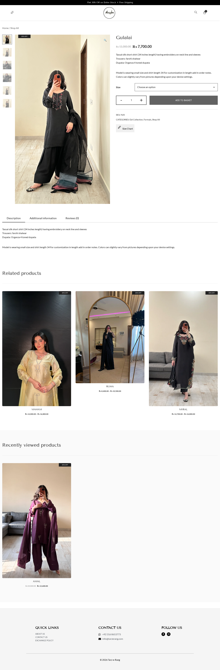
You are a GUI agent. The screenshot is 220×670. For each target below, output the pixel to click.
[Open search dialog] (196, 13)
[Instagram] (168, 634)
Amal (36, 581)
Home (5, 28)
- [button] (121, 100)
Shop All (14, 28)
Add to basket (183, 100)
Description (14, 218)
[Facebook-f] (163, 634)
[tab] (13, 218)
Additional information (43, 218)
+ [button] (141, 100)
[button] (12, 12)
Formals (147, 119)
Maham (37, 409)
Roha (110, 386)
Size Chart (127, 128)
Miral (183, 409)
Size (118, 87)
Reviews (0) (72, 218)
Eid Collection (136, 119)
